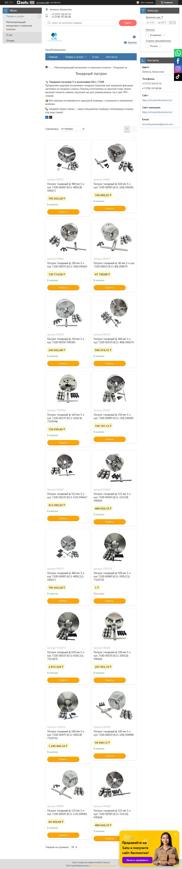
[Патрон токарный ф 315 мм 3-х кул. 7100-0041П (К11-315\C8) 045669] (114, 468)
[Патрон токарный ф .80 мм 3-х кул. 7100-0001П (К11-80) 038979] (114, 237)
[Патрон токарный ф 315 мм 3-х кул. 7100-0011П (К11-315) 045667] (68, 468)
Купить (63, 211)
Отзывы (10, 40)
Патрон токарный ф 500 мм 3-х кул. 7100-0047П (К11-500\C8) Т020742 (65, 735)
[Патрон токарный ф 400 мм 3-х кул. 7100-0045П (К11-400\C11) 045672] (68, 547)
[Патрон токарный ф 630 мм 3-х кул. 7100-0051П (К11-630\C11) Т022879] (68, 626)
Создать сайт (42, 2)
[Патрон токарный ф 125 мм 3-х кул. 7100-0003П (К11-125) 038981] (68, 784)
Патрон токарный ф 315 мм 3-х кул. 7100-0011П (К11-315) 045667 (67, 495)
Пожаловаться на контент (103, 865)
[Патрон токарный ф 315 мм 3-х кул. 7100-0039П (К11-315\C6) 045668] (114, 784)
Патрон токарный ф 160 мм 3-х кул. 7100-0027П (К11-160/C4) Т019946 (65, 418)
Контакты (111, 57)
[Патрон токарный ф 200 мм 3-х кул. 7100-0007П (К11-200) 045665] (68, 237)
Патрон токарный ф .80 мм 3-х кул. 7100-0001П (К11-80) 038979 (114, 264)
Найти (128, 23)
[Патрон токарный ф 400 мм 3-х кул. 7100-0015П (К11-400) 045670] (114, 313)
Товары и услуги (15, 16)
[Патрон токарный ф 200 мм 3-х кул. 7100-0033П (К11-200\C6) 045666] (114, 626)
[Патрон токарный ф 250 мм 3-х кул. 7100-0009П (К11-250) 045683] (114, 389)
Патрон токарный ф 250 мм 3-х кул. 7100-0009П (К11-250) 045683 (114, 416)
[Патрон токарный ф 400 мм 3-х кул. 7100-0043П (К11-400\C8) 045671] (68, 158)
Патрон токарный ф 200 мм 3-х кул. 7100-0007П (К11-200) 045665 (67, 264)
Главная (53, 57)
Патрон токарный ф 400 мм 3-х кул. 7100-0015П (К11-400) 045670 (114, 340)
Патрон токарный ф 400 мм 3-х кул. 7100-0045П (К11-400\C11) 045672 (65, 576)
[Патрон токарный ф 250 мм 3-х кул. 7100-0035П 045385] (68, 313)
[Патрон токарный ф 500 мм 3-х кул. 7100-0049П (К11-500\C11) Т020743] (114, 547)
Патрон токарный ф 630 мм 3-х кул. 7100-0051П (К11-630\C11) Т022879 (65, 656)
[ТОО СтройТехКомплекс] (54, 37)
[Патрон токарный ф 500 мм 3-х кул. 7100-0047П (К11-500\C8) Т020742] (68, 705)
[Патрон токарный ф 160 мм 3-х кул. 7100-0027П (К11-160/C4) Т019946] (68, 389)
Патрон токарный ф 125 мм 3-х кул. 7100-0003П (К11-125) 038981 (67, 812)
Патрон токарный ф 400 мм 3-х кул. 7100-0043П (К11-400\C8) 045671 (65, 187)
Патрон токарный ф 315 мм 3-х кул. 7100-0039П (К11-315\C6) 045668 (112, 814)
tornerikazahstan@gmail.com (157, 124)
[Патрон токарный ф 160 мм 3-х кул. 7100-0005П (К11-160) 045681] (114, 158)
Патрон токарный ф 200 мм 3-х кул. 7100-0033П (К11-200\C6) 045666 (112, 656)
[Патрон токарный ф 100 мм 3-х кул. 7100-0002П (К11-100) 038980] (114, 705)
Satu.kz (106, 862)
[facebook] (46, 117)
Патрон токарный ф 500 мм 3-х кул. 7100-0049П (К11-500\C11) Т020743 (112, 576)
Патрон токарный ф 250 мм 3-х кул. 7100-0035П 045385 (65, 340)
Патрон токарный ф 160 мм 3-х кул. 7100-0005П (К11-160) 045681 (114, 185)
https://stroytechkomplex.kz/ (157, 100)
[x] (50, 117)
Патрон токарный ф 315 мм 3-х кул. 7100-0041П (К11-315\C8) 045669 (112, 497)
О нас (9, 34)
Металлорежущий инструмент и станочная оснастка (19, 25)
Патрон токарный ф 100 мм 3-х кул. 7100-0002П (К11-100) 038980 (114, 733)
